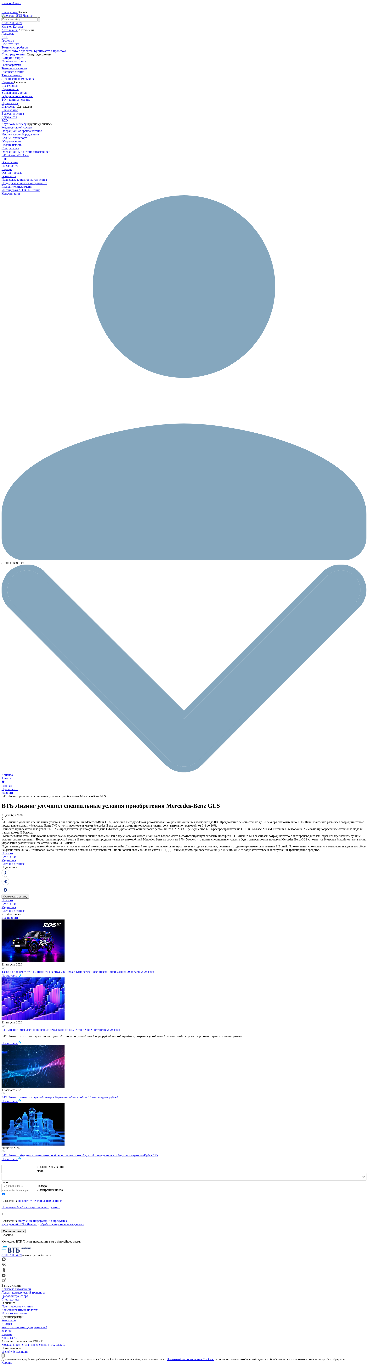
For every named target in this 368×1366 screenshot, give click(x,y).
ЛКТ (5, 37)
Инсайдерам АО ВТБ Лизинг (21, 190)
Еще (4, 158)
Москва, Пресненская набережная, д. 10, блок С (33, 1344)
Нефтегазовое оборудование (20, 134)
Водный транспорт (14, 137)
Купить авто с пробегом (18, 51)
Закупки (7, 1330)
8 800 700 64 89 (12, 23)
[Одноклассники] (5, 875)
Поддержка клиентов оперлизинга (24, 183)
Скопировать (15, 896)
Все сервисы (10, 85)
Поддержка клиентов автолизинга (24, 179)
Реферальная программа (17, 96)
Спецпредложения (14, 54)
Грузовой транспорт (15, 1296)
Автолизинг (10, 30)
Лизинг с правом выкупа (18, 78)
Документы (9, 117)
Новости (7, 792)
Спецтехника (10, 44)
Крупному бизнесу (14, 124)
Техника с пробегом (15, 47)
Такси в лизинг (12, 75)
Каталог (7, 26)
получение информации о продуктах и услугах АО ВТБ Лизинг (34, 1222)
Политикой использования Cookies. (190, 1359)
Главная (7, 785)
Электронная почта (50, 1190)
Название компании (50, 1166)
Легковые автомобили (16, 1289)
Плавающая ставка (14, 61)
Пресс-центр (10, 165)
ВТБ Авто (9, 155)
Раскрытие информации (17, 186)
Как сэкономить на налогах (20, 1310)
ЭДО (5, 120)
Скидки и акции (12, 58)
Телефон (42, 1185)
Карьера (7, 169)
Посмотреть (10, 975)
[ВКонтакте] (5, 884)
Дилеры (7, 1323)
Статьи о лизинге (13, 863)
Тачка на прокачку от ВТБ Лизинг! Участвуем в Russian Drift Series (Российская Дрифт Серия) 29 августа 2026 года (78, 971)
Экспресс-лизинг (13, 71)
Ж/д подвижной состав (17, 127)
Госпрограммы (11, 64)
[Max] (5, 892)
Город (5, 1182)
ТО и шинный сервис (16, 99)
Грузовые (8, 40)
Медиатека (9, 860)
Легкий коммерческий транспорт (23, 1292)
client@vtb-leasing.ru (15, 1351)
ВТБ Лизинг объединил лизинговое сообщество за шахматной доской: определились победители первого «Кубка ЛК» (80, 1155)
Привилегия (10, 103)
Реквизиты (9, 176)
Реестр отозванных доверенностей (24, 1327)
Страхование (10, 89)
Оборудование (11, 141)
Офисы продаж (12, 172)
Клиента (7, 775)
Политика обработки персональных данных (31, 1207)
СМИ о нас (9, 856)
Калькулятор (10, 110)
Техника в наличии (14, 68)
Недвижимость (11, 144)
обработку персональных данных (40, 1200)
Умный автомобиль (14, 92)
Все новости (10, 917)
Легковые (8, 33)
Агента (6, 778)
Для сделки (9, 106)
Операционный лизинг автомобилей (26, 151)
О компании (10, 162)
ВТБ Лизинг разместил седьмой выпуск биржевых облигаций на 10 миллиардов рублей (60, 1097)
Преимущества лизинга (17, 1306)
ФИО (40, 1170)
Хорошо (7, 1362)
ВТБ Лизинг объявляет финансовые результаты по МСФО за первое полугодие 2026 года (61, 1029)
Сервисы (8, 82)
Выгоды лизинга (13, 113)
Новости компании (14, 1313)
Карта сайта (9, 1337)
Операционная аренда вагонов (22, 131)
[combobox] (184, 1176)
